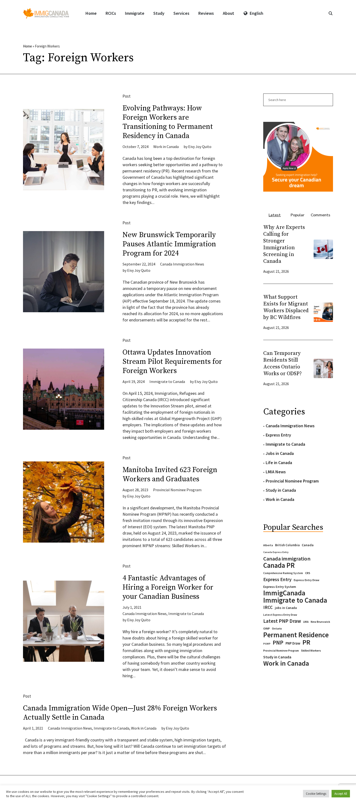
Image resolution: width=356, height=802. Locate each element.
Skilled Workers (311, 650)
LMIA (306, 621)
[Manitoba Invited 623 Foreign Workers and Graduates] (63, 502)
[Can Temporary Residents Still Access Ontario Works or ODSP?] (323, 368)
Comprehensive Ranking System (283, 573)
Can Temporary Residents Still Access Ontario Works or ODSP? (282, 363)
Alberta (268, 545)
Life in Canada (279, 462)
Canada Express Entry (275, 552)
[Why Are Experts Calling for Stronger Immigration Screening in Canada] (323, 248)
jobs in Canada (286, 608)
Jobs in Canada (280, 453)
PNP (278, 642)
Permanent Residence (296, 635)
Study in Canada (281, 490)
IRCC (268, 607)
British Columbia (287, 545)
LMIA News (276, 472)
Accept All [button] (340, 794)
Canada (308, 545)
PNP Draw (293, 643)
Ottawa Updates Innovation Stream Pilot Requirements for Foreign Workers (172, 361)
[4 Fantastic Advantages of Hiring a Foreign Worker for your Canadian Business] (63, 621)
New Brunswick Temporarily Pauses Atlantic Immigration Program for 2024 (169, 244)
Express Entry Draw (306, 580)
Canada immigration (286, 558)
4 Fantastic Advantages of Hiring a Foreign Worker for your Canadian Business (168, 587)
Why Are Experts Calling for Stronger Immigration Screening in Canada (284, 244)
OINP (266, 628)
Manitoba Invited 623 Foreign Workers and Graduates (170, 474)
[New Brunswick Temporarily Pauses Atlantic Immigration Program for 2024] (63, 271)
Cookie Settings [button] (316, 794)
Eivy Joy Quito (199, 146)
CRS (307, 573)
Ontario (277, 628)
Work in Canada (166, 146)
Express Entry (278, 435)
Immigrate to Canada (167, 381)
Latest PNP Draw (282, 621)
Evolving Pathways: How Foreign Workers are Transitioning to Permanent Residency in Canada (168, 122)
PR (306, 642)
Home (27, 46)
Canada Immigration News (182, 264)
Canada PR (279, 565)
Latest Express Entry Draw (280, 614)
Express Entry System (279, 586)
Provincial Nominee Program (177, 489)
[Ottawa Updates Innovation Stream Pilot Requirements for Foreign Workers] (63, 389)
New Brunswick (320, 621)
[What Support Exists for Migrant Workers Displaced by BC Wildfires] (323, 311)
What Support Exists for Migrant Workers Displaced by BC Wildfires (286, 307)
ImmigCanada (284, 593)
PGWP (267, 643)
